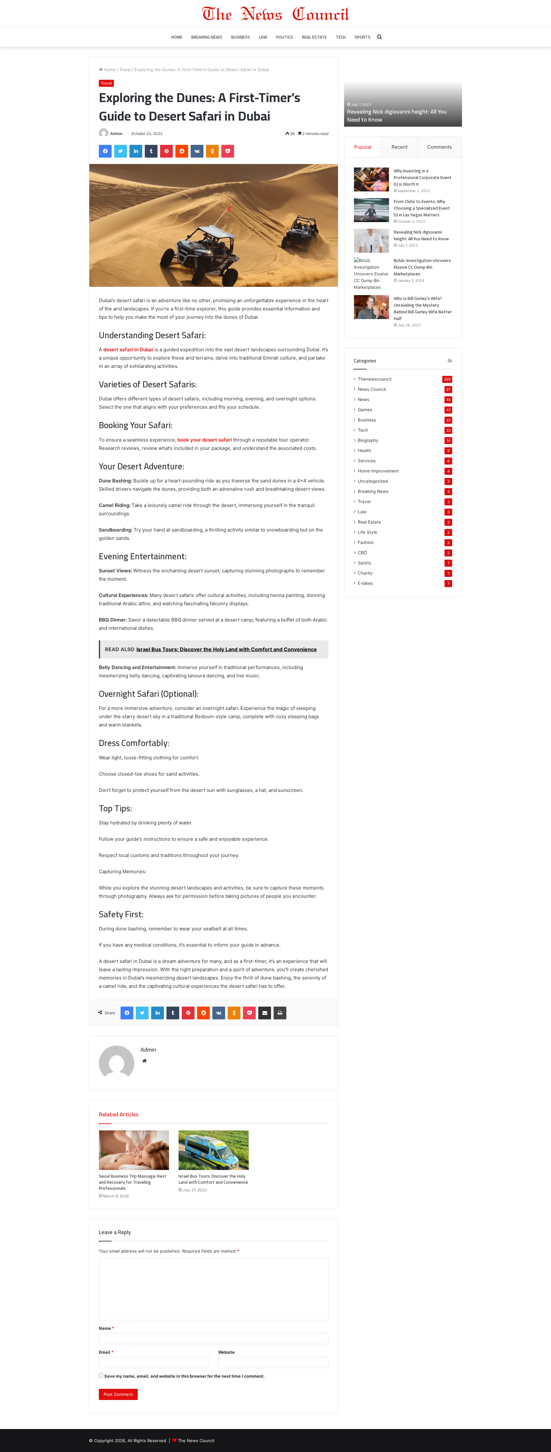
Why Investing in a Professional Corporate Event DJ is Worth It (423, 177)
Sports (363, 37)
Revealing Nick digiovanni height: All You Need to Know (397, 115)
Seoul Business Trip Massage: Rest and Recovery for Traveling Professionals (132, 1182)
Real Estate (314, 37)
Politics (284, 37)
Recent (400, 147)
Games (365, 409)
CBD (362, 552)
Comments (439, 147)
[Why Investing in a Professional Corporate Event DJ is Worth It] (371, 179)
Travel (125, 69)
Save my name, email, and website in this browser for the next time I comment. (184, 1376)
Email (106, 1352)
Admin (116, 133)
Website (226, 1352)
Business (240, 37)
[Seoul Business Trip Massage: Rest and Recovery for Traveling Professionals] (134, 1150)
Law (263, 37)
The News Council (196, 1440)
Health (364, 450)
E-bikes (365, 583)
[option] (403, 91)
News (363, 399)
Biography (368, 440)
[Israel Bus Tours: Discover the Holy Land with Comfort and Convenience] (214, 1150)
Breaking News (206, 37)
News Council (372, 389)
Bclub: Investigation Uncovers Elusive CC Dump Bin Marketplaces (422, 267)
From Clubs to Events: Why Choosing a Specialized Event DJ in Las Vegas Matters (422, 208)
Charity (365, 573)
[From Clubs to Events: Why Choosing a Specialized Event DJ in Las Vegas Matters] (371, 210)
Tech (341, 37)
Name (106, 1328)
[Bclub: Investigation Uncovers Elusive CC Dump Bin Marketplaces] (371, 274)
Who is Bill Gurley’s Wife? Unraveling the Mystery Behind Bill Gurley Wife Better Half (423, 308)
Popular (363, 147)
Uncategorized (373, 481)
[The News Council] (275, 13)
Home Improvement (378, 470)
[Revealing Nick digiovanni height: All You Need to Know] (371, 241)
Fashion (366, 542)
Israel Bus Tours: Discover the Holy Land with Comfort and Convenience (213, 1179)
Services (367, 460)
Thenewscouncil (374, 379)
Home (176, 37)
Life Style (367, 532)
